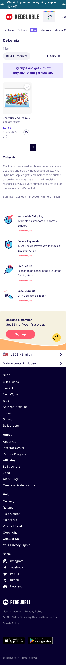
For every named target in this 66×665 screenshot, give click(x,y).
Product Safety (13, 526)
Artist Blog (10, 479)
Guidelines (10, 520)
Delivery (8, 501)
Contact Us (11, 538)
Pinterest (16, 586)
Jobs (6, 473)
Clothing (26, 30)
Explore (8, 30)
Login (7, 413)
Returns (8, 507)
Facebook (16, 567)
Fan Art (8, 388)
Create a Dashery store (19, 485)
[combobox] (49, 17)
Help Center (11, 514)
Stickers (46, 30)
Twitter (14, 573)
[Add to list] (27, 87)
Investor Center (13, 448)
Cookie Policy (11, 623)
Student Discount (15, 407)
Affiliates (9, 460)
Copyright (10, 532)
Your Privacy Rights (16, 545)
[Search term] (50, 17)
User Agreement (12, 611)
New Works (11, 394)
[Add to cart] (26, 132)
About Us (9, 441)
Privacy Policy (33, 611)
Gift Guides (11, 382)
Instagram (16, 561)
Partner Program (14, 454)
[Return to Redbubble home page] (22, 17)
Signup (7, 419)
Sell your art (11, 466)
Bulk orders (11, 425)
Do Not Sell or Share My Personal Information (30, 617)
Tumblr (14, 580)
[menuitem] (8, 30)
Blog (6, 400)
